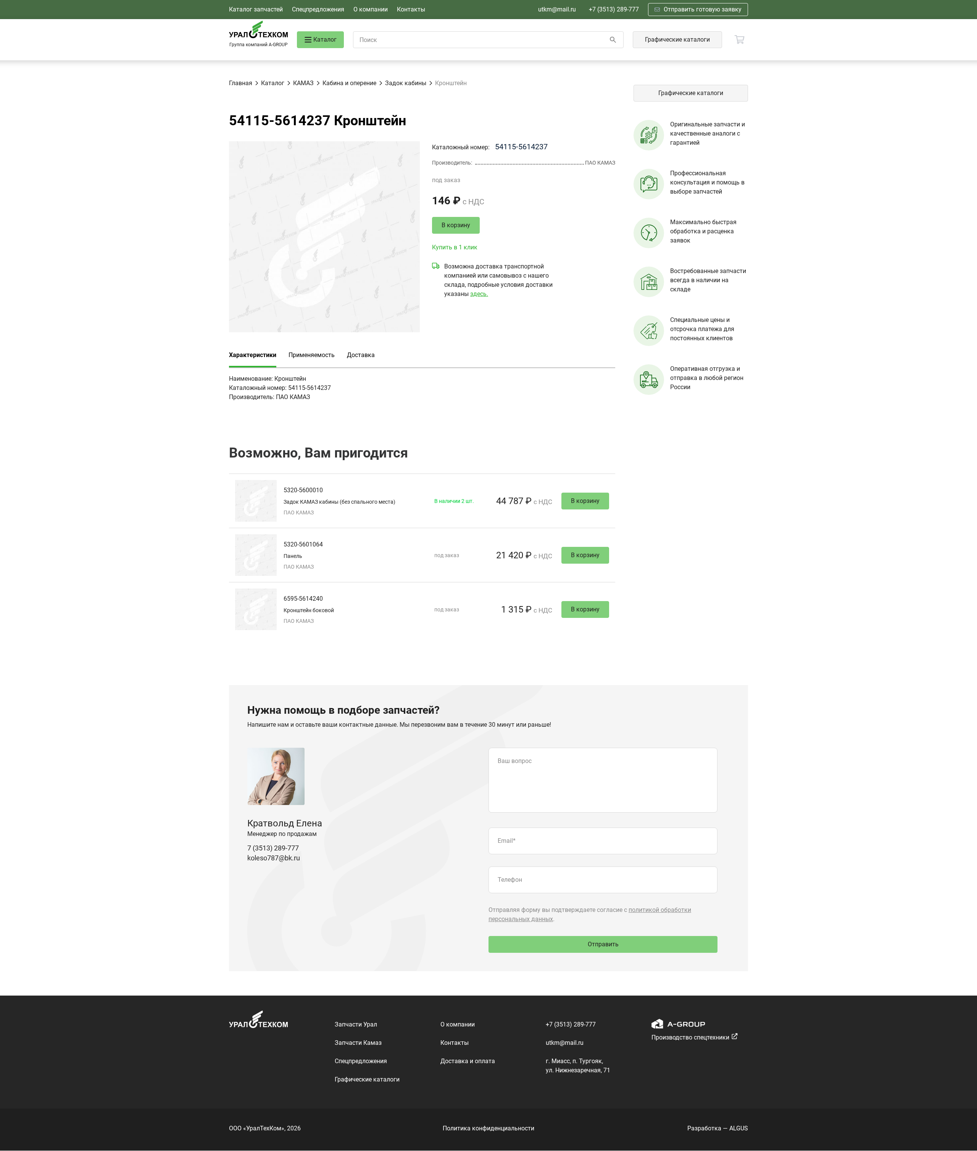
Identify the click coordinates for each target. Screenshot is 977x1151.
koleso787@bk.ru (273, 858)
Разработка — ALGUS (717, 1128)
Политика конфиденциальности (488, 1128)
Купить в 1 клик (454, 247)
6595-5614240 (303, 598)
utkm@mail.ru (557, 9)
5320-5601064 (303, 544)
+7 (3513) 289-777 (614, 9)
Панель (293, 556)
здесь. (479, 293)
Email (507, 840)
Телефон (510, 879)
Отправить (603, 944)
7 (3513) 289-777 (273, 848)
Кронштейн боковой (309, 610)
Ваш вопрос (515, 761)
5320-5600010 (303, 490)
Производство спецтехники (690, 1037)
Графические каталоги (677, 39)
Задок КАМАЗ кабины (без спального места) (339, 502)
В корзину (456, 225)
